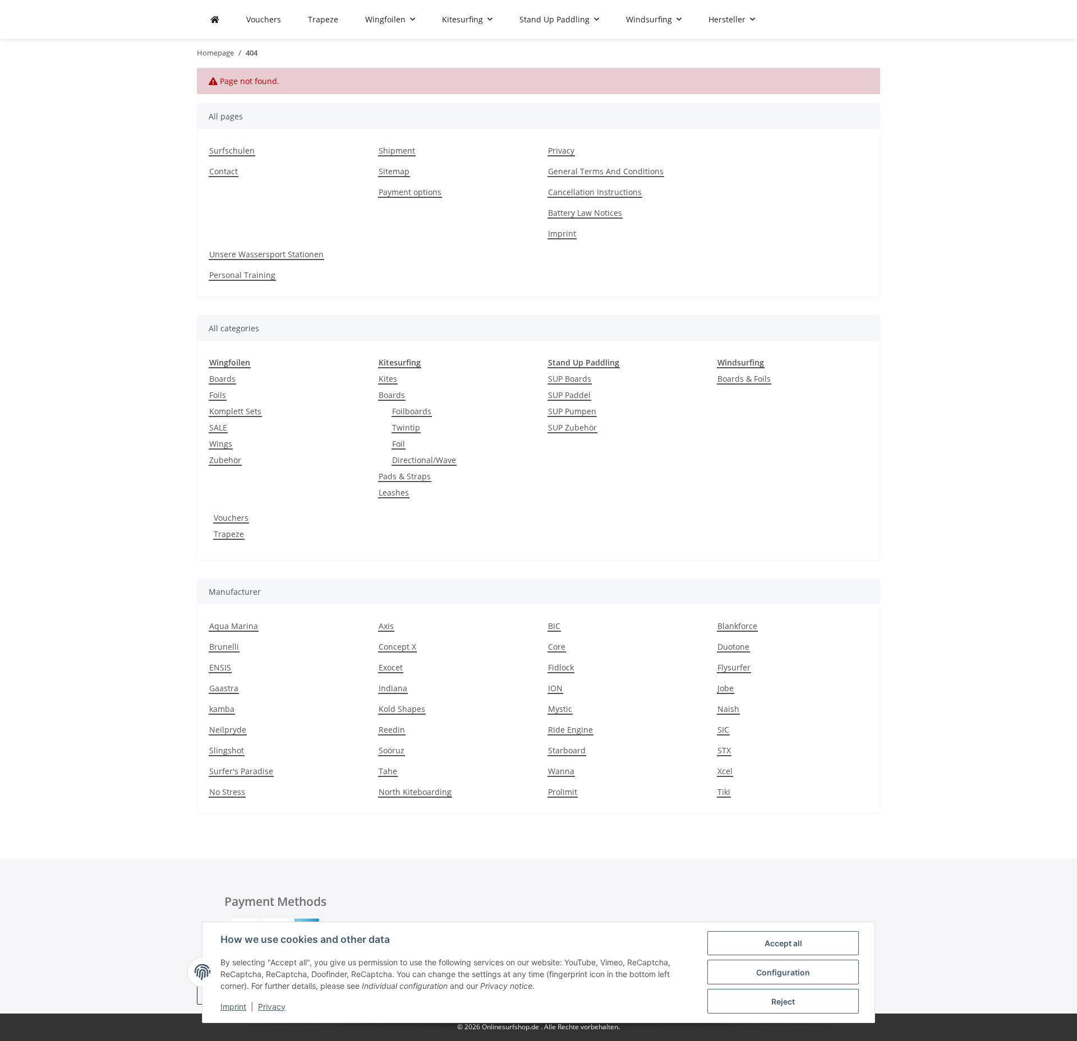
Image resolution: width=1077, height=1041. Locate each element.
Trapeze (229, 534)
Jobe (725, 688)
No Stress (227, 791)
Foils (217, 395)
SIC (723, 729)
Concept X (397, 646)
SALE (218, 427)
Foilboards (411, 411)
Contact (223, 171)
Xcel (725, 771)
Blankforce (737, 626)
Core (556, 646)
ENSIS (220, 667)
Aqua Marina (233, 626)
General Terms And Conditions (606, 171)
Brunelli (224, 646)
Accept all (783, 943)
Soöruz (391, 750)
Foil (398, 443)
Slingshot (226, 750)
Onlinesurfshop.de (511, 1026)
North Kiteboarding (415, 791)
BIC (554, 626)
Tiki (723, 791)
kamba (221, 709)
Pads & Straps (405, 476)
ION (555, 688)
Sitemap (394, 171)
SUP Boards (569, 378)
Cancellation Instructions (595, 192)
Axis (386, 626)
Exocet (391, 667)
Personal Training (242, 275)
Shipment (397, 150)
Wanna (561, 771)
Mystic (560, 709)
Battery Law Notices (585, 212)
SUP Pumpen (572, 411)
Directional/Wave (424, 460)
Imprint (233, 1006)
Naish (728, 709)
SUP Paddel (569, 395)
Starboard (567, 750)
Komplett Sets (235, 411)
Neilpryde (227, 729)
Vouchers (231, 517)
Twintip (406, 427)
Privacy (272, 1006)
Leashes (394, 492)
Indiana (393, 688)
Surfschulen (232, 150)
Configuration (783, 972)
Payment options (410, 192)
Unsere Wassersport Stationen (266, 254)
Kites (388, 378)
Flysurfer (734, 667)
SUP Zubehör (572, 427)
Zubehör (225, 460)
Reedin (392, 729)
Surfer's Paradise (241, 771)
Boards (222, 378)
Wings (220, 443)
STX (724, 750)
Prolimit (562, 791)
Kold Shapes (402, 709)
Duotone (733, 646)
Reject (783, 1001)
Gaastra (223, 688)
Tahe (388, 771)
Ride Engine (570, 729)
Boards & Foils (744, 378)
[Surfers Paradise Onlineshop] (215, 19)
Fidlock (561, 667)
